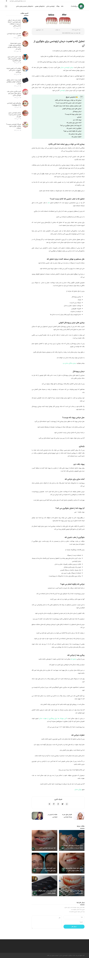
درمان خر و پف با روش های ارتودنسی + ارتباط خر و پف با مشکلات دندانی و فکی (14, 23)
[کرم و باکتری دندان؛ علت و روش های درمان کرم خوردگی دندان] (25, 92)
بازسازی (79, 117)
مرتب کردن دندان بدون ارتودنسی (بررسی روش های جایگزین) (14, 59)
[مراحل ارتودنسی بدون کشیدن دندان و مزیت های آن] (25, 113)
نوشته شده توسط (70, 33)
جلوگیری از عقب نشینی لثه (74, 128)
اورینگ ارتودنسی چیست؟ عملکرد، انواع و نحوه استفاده (13, 126)
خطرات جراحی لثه (76, 137)
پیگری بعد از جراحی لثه (75, 134)
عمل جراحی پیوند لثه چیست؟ (73, 114)
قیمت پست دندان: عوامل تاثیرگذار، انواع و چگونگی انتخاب (14, 82)
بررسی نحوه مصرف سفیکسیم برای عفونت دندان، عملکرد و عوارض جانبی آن (14, 46)
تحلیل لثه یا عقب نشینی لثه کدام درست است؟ (68, 103)
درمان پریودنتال (77, 111)
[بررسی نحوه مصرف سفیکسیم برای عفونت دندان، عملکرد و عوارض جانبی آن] (25, 44)
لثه (48, 203)
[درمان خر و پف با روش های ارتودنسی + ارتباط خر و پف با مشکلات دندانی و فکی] (25, 20)
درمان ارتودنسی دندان (66, 67)
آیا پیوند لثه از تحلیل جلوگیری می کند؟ (70, 125)
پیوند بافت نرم (77, 120)
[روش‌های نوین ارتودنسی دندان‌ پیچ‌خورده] (25, 103)
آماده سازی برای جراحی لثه (74, 123)
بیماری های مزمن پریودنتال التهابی (71, 109)
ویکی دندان (78, 789)
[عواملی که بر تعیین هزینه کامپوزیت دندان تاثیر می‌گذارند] (25, 69)
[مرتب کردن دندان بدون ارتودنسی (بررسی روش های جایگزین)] (25, 57)
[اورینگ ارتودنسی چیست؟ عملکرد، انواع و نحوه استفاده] (25, 125)
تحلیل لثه (73, 659)
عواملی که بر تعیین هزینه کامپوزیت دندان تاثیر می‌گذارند (14, 70)
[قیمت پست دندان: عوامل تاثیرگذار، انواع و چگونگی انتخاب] (25, 80)
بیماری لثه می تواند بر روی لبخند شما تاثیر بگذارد (68, 100)
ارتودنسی (62, 90)
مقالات (56, 30)
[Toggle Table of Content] (81, 97)
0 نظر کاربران (38, 30)
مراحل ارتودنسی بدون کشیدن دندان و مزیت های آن (14, 115)
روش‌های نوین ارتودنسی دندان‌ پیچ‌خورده (14, 104)
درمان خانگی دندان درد (69, 363)
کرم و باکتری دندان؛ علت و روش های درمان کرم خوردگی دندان (14, 93)
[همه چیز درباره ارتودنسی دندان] (25, 34)
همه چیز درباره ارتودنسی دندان (14, 34)
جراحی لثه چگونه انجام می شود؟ (72, 131)
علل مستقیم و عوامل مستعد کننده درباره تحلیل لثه (67, 106)
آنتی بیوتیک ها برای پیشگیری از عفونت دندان (53, 718)
